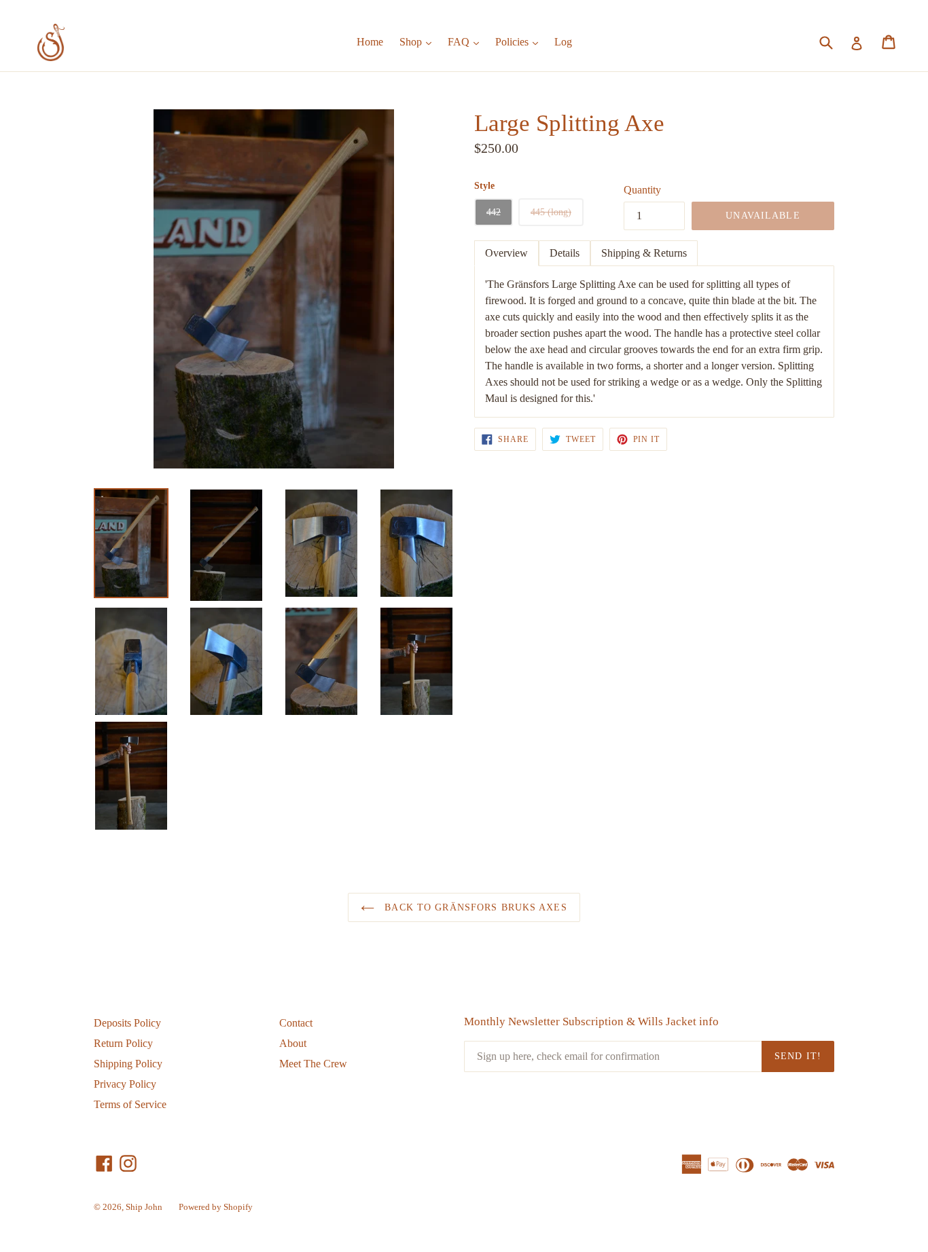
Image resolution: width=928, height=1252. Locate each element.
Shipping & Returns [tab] (644, 253)
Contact (296, 1023)
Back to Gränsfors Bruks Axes (474, 907)
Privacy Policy (125, 1084)
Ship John (144, 1207)
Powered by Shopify (216, 1207)
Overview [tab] (506, 253)
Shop (418, 41)
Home (370, 42)
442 (493, 212)
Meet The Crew (313, 1063)
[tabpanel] (654, 341)
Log (563, 42)
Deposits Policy (127, 1023)
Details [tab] (564, 253)
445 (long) (551, 212)
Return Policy (123, 1043)
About (292, 1043)
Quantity (642, 190)
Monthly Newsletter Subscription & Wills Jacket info (591, 1021)
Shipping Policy (128, 1063)
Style (484, 186)
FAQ (467, 41)
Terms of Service (130, 1104)
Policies (520, 41)
